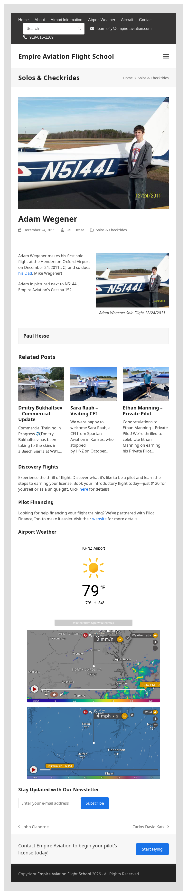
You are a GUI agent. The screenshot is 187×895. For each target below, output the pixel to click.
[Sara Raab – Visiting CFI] (93, 383)
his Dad (25, 273)
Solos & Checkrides (111, 230)
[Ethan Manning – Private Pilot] (146, 383)
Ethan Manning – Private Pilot (143, 410)
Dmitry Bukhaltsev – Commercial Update (40, 413)
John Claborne (33, 827)
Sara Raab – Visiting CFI (84, 410)
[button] (166, 56)
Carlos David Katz (148, 827)
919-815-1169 (41, 37)
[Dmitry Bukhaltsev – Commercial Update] (41, 383)
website (99, 518)
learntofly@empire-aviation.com (124, 28)
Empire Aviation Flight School (66, 56)
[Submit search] (79, 28)
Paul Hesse (75, 230)
